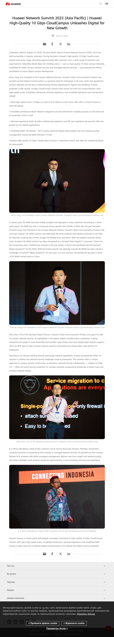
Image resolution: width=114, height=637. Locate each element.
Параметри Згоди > (57, 628)
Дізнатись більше (86, 614)
